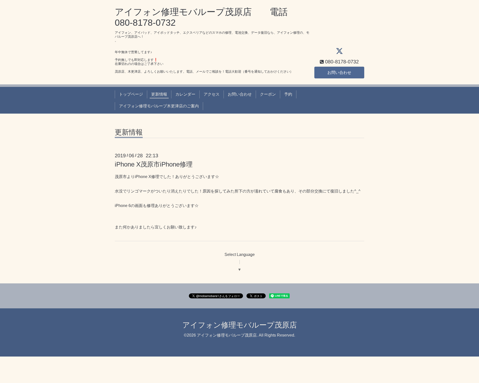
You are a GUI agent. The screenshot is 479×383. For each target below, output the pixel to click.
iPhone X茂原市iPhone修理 (154, 164)
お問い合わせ (339, 72)
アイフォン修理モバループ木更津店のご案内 (159, 106)
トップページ (131, 94)
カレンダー (185, 94)
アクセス (212, 94)
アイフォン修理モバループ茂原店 (239, 325)
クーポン (268, 94)
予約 (288, 94)
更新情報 (159, 94)
